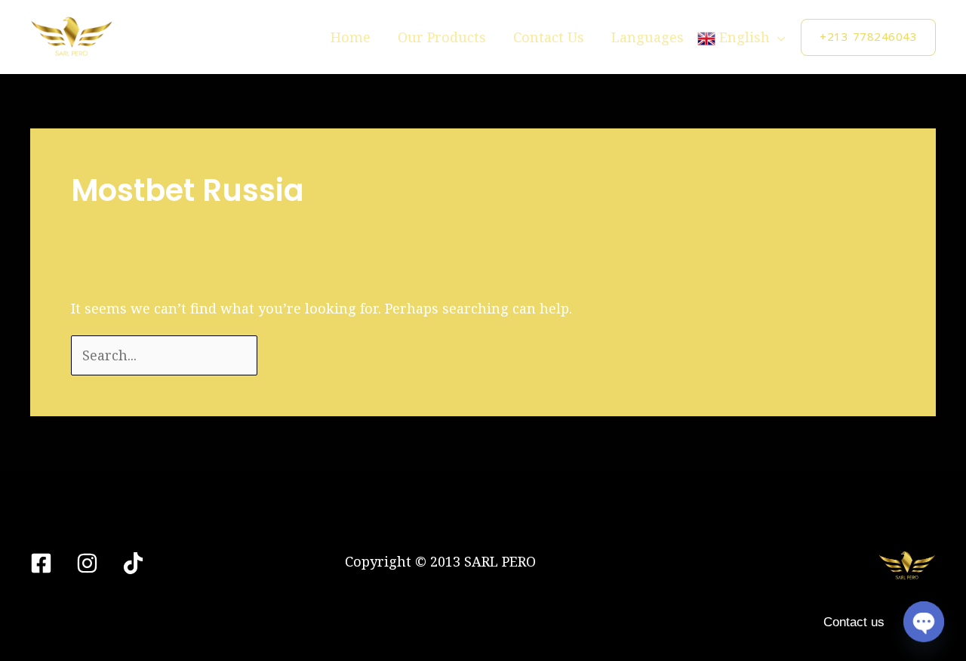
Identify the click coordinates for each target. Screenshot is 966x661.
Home (351, 37)
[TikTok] (133, 563)
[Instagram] (87, 563)
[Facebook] (41, 563)
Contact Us (548, 37)
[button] (868, 37)
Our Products (442, 37)
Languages (647, 37)
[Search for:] (166, 355)
